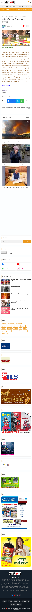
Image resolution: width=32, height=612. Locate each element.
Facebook (12, 101)
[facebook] (12, 595)
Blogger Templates (13, 608)
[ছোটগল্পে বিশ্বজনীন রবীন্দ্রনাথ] (5, 289)
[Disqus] (16, 211)
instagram (24, 268)
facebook (9, 264)
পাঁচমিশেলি (3, 328)
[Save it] (23, 26)
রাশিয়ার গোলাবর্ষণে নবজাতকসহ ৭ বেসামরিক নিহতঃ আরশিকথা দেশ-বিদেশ (15, 164)
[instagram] (20, 595)
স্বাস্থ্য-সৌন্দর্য (24, 331)
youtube (25, 264)
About (10, 601)
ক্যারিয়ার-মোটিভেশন (5, 326)
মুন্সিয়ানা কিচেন (8, 331)
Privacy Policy (25, 601)
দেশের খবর (21, 6)
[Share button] (26, 101)
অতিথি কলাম (4, 323)
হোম (2, 16)
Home (2, 6)
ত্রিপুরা (15, 326)
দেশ (18, 326)
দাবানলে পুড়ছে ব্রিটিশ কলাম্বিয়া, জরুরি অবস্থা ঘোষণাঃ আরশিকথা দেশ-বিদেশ (15, 141)
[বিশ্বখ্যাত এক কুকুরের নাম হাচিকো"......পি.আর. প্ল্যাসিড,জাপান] (5, 303)
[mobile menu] (2, 2)
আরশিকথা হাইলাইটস (19, 323)
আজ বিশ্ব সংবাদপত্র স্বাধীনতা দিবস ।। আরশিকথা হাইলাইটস (19, 309)
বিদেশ (20, 328)
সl (28, 331)
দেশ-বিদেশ (6, 16)
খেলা (11, 326)
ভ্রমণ (3, 331)
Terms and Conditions (16, 604)
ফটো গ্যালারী (16, 328)
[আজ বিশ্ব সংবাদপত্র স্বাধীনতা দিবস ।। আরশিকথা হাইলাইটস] (5, 310)
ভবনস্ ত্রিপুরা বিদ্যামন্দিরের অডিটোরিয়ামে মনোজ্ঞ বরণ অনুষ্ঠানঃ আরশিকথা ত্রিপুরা (21, 280)
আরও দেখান (28, 117)
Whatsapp (22, 101)
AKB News (8, 6)
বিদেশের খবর (26, 6)
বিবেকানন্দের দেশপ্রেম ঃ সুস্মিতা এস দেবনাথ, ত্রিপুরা (19, 293)
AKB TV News (5, 333)
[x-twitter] (17, 595)
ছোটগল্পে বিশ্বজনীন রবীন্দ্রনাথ (15, 286)
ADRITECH (16, 609)
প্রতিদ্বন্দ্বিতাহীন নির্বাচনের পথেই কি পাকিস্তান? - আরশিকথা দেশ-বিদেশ (15, 187)
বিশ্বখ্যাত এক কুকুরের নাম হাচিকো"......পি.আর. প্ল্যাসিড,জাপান (19, 301)
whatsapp (9, 268)
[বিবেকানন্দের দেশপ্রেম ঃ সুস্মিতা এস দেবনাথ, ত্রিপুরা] (5, 296)
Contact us (17, 601)
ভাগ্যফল (24, 328)
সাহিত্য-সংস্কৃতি (17, 331)
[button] (30, 2)
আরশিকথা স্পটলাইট (11, 323)
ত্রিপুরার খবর (15, 6)
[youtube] (15, 595)
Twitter (18, 101)
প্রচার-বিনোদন (9, 328)
